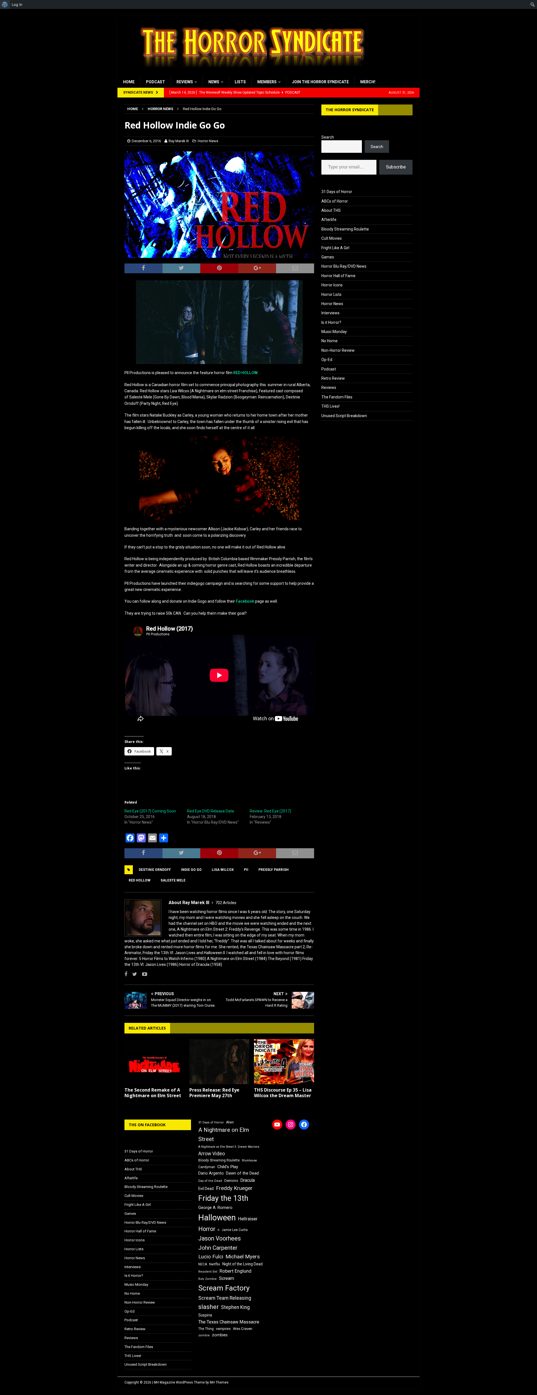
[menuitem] (5, 4)
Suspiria (205, 1315)
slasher (208, 1307)
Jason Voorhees (219, 1238)
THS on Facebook (147, 1124)
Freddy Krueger (234, 1188)
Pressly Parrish (273, 870)
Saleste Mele (173, 880)
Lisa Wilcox (223, 870)
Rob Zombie (207, 1279)
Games (327, 257)
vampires (223, 1329)
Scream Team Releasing (224, 1298)
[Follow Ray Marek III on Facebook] (125, 974)
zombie (204, 1335)
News (213, 82)
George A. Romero (215, 1207)
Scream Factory (224, 1288)
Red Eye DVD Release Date (210, 811)
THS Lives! (330, 406)
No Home (329, 341)
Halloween (217, 1217)
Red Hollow (139, 880)
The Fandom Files (336, 397)
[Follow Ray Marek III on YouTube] (142, 974)
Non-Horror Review (338, 350)
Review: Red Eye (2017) (270, 811)
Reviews (184, 82)
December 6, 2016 (146, 141)
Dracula (247, 1180)
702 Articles (225, 902)
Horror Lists (331, 294)
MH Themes (219, 1382)
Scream (226, 1278)
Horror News (208, 141)
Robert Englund (235, 1271)
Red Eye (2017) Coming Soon (150, 811)
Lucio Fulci (210, 1257)
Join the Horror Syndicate (320, 82)
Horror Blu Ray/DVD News (343, 266)
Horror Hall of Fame (338, 276)
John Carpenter (217, 1247)
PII (246, 870)
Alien (230, 1122)
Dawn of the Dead (242, 1173)
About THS (331, 210)
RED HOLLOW (245, 372)
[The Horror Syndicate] (250, 73)
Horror (206, 1228)
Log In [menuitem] (17, 4)
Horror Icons (332, 285)
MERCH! (367, 82)
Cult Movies (331, 238)
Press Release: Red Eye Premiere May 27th (214, 1093)
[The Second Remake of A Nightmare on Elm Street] (154, 1061)
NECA (202, 1264)
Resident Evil (207, 1271)
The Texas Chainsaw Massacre (228, 1322)
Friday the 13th (223, 1198)
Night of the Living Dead (242, 1264)
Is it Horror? (331, 322)
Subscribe (396, 167)
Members (267, 82)
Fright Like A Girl (335, 248)
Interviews (330, 313)
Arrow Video (211, 1153)
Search (327, 137)
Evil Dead (206, 1188)
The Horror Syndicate (350, 109)
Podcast (155, 82)
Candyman (206, 1167)
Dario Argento (211, 1173)
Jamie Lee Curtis (235, 1230)
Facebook (245, 601)
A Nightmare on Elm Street (223, 1134)
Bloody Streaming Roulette (345, 229)
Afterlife (328, 219)
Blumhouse (249, 1160)
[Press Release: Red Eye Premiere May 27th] (219, 1061)
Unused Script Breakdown (344, 415)
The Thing (206, 1329)
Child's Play (227, 1166)
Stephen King (235, 1307)
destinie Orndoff (155, 870)
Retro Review (333, 378)
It (218, 1230)
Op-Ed (326, 359)
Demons (231, 1180)
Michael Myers (242, 1256)
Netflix (214, 1264)
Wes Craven (242, 1329)
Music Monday (334, 331)
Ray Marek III (179, 141)
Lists (240, 82)
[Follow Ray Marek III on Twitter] (132, 974)
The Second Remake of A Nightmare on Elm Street (152, 1093)
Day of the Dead (210, 1181)
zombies (220, 1335)
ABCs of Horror (334, 201)
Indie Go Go (191, 870)
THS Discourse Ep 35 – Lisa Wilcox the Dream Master (283, 1093)
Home (129, 82)
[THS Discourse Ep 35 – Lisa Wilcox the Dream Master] (284, 1061)
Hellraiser (248, 1218)
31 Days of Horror (336, 191)
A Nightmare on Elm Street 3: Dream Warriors (228, 1147)
